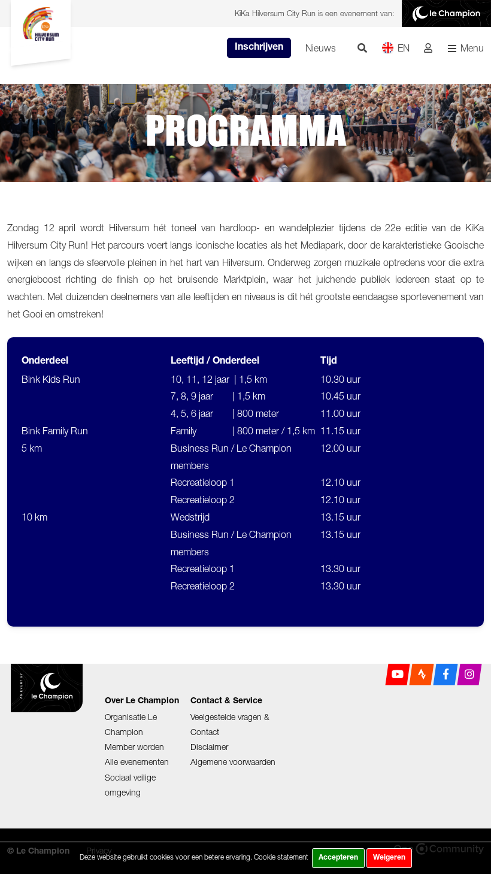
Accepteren (338, 857)
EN (404, 48)
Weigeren (389, 857)
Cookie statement (281, 856)
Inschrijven (259, 48)
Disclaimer (209, 747)
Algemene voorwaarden (232, 762)
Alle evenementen (137, 762)
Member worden (134, 747)
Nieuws (320, 48)
